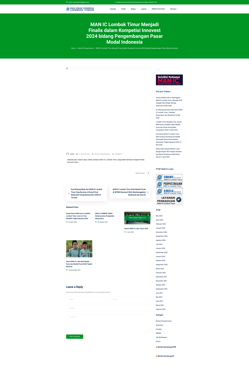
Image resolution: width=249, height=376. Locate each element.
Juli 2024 (159, 244)
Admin (72, 154)
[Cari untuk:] (169, 69)
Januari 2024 (160, 248)
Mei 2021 (159, 297)
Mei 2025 (159, 216)
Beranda (113, 9)
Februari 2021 (161, 309)
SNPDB (158, 333)
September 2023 (162, 252)
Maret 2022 (160, 269)
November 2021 (161, 281)
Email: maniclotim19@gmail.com (79, 2)
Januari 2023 (160, 256)
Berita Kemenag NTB (167, 347)
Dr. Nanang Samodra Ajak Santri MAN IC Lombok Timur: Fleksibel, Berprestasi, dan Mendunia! (169, 112)
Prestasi (159, 329)
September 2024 (162, 236)
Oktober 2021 (160, 285)
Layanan (143, 9)
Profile (123, 9)
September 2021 (162, 289)
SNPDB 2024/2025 (158, 9)
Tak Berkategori (161, 337)
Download (159, 325)
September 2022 (162, 264)
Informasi (173, 9)
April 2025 (159, 220)
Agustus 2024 (161, 240)
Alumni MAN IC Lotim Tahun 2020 (136, 228)
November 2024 (161, 232)
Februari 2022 (161, 273)
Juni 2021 (159, 293)
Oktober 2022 (160, 260)
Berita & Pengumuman (85, 48)
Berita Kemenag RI (166, 356)
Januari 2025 (160, 228)
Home (73, 48)
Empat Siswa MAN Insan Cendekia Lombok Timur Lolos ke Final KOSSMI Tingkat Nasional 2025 (78, 216)
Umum (158, 341)
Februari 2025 (161, 224)
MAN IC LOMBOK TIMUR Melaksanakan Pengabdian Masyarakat (104, 216)
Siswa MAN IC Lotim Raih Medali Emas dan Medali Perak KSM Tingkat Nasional (79, 264)
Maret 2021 (160, 305)
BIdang (133, 9)
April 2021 (159, 301)
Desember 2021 (161, 277)
